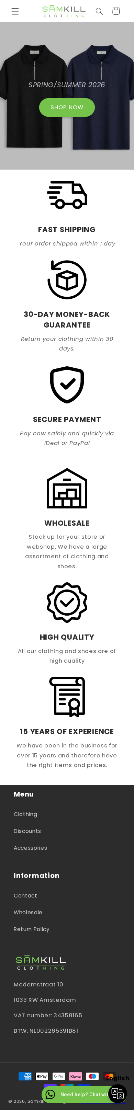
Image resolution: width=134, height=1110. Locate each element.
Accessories (30, 847)
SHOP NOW (67, 107)
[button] (15, 11)
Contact (25, 895)
